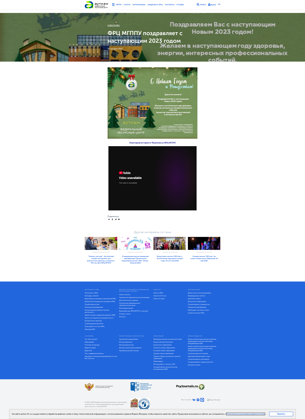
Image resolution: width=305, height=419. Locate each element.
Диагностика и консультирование (199, 293)
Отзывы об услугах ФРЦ (196, 313)
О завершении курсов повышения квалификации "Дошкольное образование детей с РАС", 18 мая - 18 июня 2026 (135, 259)
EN (219, 4)
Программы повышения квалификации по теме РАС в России (101, 357)
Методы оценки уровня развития (130, 348)
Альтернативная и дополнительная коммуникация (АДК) (165, 368)
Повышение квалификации (94, 307)
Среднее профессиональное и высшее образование (166, 357)
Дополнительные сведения (128, 300)
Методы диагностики (126, 345)
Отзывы (180, 5)
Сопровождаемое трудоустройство (200, 362)
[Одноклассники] (112, 219)
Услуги (127, 5)
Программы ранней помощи (129, 350)
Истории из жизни (194, 365)
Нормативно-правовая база (128, 339)
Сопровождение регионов (94, 323)
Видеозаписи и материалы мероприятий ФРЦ (100, 298)
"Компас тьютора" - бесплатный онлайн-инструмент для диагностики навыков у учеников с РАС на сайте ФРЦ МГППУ (101, 259)
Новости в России (159, 296)
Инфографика (89, 342)
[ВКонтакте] (109, 219)
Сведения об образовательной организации (134, 297)
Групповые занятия (194, 298)
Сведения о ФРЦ (155, 5)
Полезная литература (92, 345)
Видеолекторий (90, 348)
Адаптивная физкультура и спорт (199, 356)
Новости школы (124, 294)
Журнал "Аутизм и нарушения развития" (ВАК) (100, 315)
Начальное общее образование (164, 348)
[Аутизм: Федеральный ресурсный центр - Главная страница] (96, 5)
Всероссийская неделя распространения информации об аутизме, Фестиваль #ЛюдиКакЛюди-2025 (202, 348)
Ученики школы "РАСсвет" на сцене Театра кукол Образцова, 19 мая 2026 (204, 258)
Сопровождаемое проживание (198, 359)
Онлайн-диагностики (92, 304)
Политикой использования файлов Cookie (245, 414)
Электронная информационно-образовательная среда (130, 304)
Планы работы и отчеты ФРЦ (94, 326)
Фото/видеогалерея (126, 308)
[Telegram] (115, 219)
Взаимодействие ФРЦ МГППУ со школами (133, 311)
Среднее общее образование (163, 353)
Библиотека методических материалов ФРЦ (100, 301)
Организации (138, 5)
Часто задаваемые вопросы (94, 353)
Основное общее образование (164, 350)
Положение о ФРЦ (91, 293)
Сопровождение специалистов (199, 304)
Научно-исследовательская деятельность (99, 318)
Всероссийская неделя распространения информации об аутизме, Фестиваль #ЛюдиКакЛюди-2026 (202, 341)
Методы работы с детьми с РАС (164, 364)
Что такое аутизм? (91, 339)
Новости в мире (159, 298)
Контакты (169, 5)
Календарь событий (91, 296)
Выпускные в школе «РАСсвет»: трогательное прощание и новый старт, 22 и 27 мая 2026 (170, 258)
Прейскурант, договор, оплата (198, 310)
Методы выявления (125, 342)
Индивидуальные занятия (196, 296)
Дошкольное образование (197, 301)
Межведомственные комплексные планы (167, 339)
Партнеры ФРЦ (90, 329)
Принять (281, 414)
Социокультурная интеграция (198, 353)
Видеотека (88, 350)
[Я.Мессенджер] (119, 219)
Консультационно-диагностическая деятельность (97, 311)
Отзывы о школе (124, 314)
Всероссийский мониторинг (163, 342)
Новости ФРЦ (113, 25)
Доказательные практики (93, 321)
